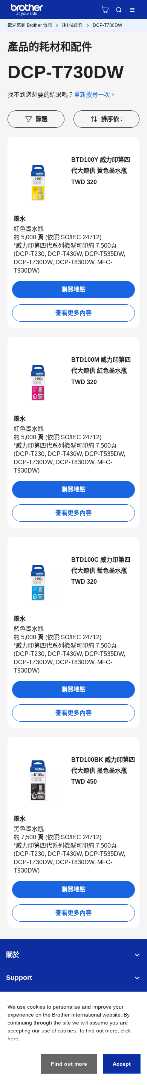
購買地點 (73, 289)
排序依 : (111, 119)
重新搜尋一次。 (95, 94)
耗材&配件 (72, 25)
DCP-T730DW (107, 25)
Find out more (69, 1064)
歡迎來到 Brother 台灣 (30, 25)
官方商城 (105, 9)
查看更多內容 (73, 313)
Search (118, 9)
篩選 (41, 119)
